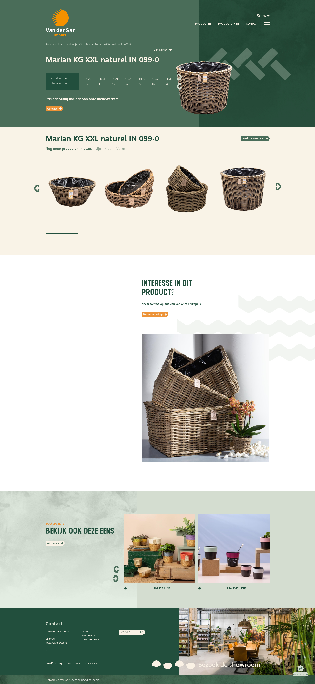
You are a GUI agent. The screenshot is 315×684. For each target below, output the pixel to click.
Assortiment (52, 44)
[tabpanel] (72, 192)
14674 (115, 79)
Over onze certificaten (82, 663)
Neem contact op (153, 314)
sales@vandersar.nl (56, 643)
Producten (203, 24)
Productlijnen (228, 24)
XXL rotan (84, 44)
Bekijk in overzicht (253, 138)
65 (126, 84)
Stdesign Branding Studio (85, 680)
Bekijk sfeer (160, 50)
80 (153, 84)
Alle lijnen (53, 543)
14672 (88, 79)
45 (100, 84)
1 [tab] (62, 233)
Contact (252, 24)
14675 (128, 79)
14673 (102, 79)
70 (140, 84)
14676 (142, 79)
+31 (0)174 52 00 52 (58, 631)
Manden (69, 44)
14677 (155, 79)
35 (86, 84)
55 (113, 84)
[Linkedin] (47, 649)
